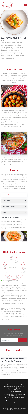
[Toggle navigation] (25, 5)
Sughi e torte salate (8, 206)
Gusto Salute (6, 200)
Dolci (4, 212)
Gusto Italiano (7, 195)
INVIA (22, 340)
